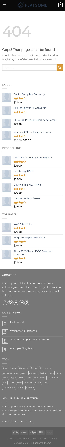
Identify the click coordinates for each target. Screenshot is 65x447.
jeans (23, 373)
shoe (12, 383)
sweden (28, 383)
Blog (35, 438)
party (21, 378)
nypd (13, 378)
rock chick (53, 378)
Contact (45, 438)
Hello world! (17, 322)
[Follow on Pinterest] (26, 302)
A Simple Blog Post (21, 348)
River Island (40, 378)
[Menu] (4, 5)
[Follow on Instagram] (10, 302)
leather (43, 373)
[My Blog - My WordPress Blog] (32, 5)
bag (5, 368)
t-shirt (38, 383)
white (20, 387)
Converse (23, 368)
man (5, 378)
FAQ (54, 438)
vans (46, 383)
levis (59, 373)
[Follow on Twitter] (15, 302)
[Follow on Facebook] (5, 302)
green (48, 368)
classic (13, 368)
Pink (29, 378)
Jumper (33, 373)
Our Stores (24, 438)
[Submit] (60, 67)
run (5, 383)
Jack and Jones (10, 373)
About (12, 438)
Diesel (34, 368)
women (30, 387)
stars (19, 383)
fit (41, 368)
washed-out (9, 387)
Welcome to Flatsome (23, 330)
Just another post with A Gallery (29, 339)
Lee (52, 373)
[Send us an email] (21, 302)
